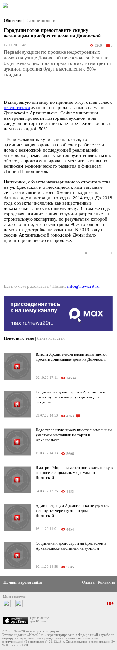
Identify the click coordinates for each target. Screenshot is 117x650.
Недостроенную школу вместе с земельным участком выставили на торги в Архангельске (74, 435)
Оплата (88, 582)
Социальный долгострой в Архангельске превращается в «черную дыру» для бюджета (71, 397)
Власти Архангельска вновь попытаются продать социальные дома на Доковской (71, 357)
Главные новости (40, 20)
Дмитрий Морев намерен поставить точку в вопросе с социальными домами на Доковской (74, 472)
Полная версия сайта (22, 582)
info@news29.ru (83, 286)
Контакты (106, 582)
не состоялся (17, 107)
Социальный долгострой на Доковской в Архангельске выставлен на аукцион (71, 546)
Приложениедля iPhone (39, 619)
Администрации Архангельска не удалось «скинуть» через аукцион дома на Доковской (72, 510)
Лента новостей (51, 338)
